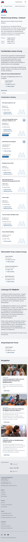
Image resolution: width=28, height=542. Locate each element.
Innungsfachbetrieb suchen (7, 515)
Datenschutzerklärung (5, 526)
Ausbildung (3, 494)
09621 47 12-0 (7, 170)
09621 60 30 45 (11, 84)
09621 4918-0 (7, 127)
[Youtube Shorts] (8, 535)
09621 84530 (7, 187)
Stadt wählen (4, 90)
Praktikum (3, 492)
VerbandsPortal (18, 1)
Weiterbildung (4, 496)
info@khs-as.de (11, 43)
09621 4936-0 (10, 41)
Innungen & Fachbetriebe (9, 6)
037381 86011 (7, 204)
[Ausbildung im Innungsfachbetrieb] (24, 120)
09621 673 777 (7, 148)
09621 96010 (7, 109)
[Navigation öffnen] (25, 2)
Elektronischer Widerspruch (7, 528)
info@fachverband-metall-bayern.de (9, 485)
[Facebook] (5, 535)
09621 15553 (7, 238)
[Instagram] (2, 535)
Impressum (3, 523)
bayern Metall (4, 506)
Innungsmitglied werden (6, 513)
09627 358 (10, 269)
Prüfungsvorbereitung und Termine (8, 517)
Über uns (3, 502)
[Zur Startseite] (2, 2)
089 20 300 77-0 (6, 482)
